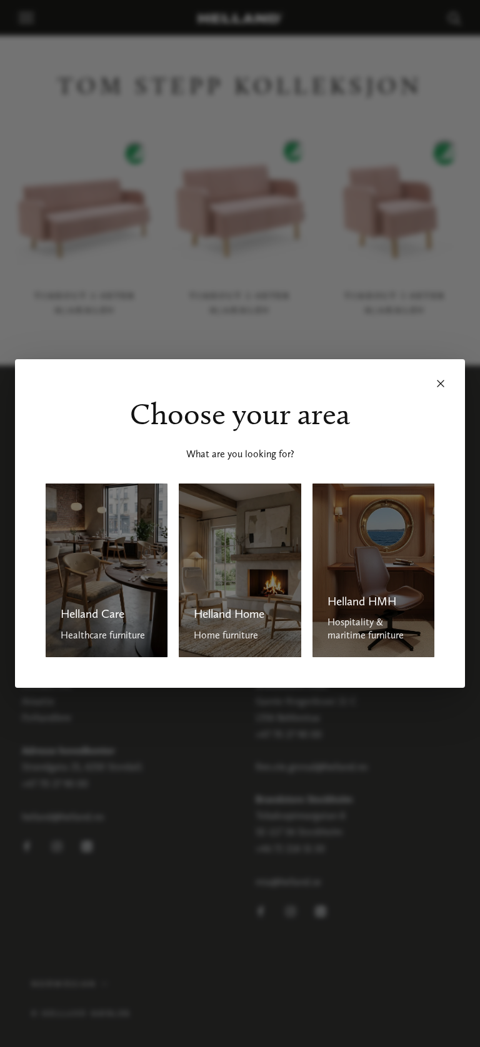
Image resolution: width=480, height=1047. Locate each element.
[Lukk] (441, 383)
